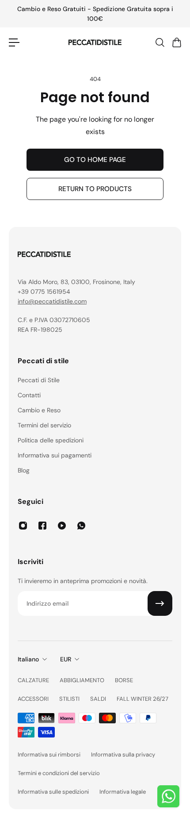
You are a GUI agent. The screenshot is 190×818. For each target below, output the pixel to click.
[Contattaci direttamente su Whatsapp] (168, 796)
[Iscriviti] (160, 603)
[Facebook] (42, 525)
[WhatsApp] (81, 525)
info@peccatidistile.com (52, 301)
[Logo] (95, 42)
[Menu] (14, 42)
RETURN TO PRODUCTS (95, 188)
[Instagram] (23, 525)
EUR (65, 659)
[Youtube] (62, 525)
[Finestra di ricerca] (159, 42)
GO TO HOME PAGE (95, 159)
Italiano (28, 659)
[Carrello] (176, 42)
